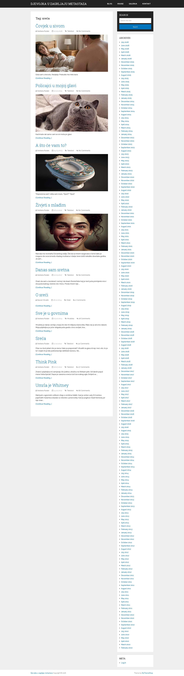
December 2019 (127, 292)
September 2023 (128, 148)
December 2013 (127, 496)
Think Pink (46, 361)
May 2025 (125, 85)
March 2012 (125, 566)
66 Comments (84, 391)
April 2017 (125, 398)
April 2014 (125, 483)
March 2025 (125, 92)
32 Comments (83, 344)
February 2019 (126, 325)
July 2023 (125, 154)
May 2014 (125, 480)
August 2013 (126, 510)
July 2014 (125, 473)
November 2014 (127, 460)
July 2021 (124, 230)
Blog (109, 4)
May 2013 (125, 519)
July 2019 (125, 309)
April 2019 (125, 319)
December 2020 (127, 253)
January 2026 (126, 59)
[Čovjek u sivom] (72, 53)
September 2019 (128, 302)
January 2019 (126, 329)
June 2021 (125, 233)
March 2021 (125, 243)
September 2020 (128, 263)
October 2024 (126, 108)
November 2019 (127, 296)
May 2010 (125, 638)
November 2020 (127, 256)
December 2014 (127, 457)
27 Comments (84, 367)
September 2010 (128, 625)
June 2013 (125, 516)
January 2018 (126, 368)
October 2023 (126, 144)
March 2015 (125, 447)
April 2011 (125, 602)
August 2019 (126, 306)
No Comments (84, 31)
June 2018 (125, 352)
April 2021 (125, 240)
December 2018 (127, 332)
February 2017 (126, 404)
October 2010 (126, 621)
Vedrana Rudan (43, 31)
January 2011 (126, 612)
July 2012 (124, 552)
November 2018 (127, 335)
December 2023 (127, 138)
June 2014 (125, 477)
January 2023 (126, 174)
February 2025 (126, 95)
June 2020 (125, 273)
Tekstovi (70, 31)
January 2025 (126, 98)
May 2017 (125, 394)
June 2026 (125, 45)
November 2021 (127, 217)
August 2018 (126, 345)
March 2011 (125, 605)
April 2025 (125, 88)
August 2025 (126, 75)
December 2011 (127, 575)
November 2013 (127, 500)
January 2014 (126, 493)
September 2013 (127, 506)
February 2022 (126, 207)
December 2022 (127, 177)
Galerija (133, 4)
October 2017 (126, 378)
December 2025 (127, 62)
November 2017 (127, 375)
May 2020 (125, 276)
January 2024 (126, 134)
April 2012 (125, 562)
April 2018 (125, 358)
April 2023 (125, 164)
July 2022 (125, 194)
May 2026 (125, 49)
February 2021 (126, 246)
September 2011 (127, 585)
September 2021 (127, 223)
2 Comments (80, 300)
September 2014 (128, 467)
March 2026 (125, 55)
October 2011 (126, 582)
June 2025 (125, 82)
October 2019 (126, 299)
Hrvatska (70, 319)
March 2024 (125, 128)
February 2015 (126, 450)
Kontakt (146, 4)
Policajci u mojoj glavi (56, 85)
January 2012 (126, 572)
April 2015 (125, 444)
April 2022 (125, 203)
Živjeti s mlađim (51, 205)
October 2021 (126, 220)
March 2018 (125, 361)
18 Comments (84, 319)
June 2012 (125, 556)
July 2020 (125, 269)
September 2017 (127, 381)
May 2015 (125, 440)
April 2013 (125, 523)
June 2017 (125, 391)
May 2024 (125, 121)
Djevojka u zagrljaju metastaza (59, 3)
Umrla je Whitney (52, 385)
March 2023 (125, 167)
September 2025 (128, 72)
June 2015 (125, 437)
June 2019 (125, 312)
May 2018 (125, 355)
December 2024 (127, 101)
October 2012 (126, 542)
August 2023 (126, 151)
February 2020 (127, 286)
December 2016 (127, 411)
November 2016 (127, 414)
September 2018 (128, 342)
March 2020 (125, 282)
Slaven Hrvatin (43, 300)
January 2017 (126, 408)
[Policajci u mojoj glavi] (72, 113)
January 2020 (126, 289)
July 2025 (125, 78)
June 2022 (125, 197)
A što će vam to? (51, 145)
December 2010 (127, 615)
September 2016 (128, 421)
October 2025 (126, 69)
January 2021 (126, 250)
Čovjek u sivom (50, 25)
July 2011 (124, 592)
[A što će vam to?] (72, 172)
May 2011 (125, 598)
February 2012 (126, 569)
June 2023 (125, 157)
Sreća (41, 338)
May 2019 (125, 315)
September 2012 (127, 546)
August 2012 (126, 549)
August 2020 (126, 266)
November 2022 (127, 180)
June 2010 (125, 635)
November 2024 (127, 105)
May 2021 (125, 236)
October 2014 (126, 463)
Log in (123, 663)
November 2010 (127, 618)
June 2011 (125, 595)
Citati (68, 300)
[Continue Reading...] (44, 78)
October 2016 (126, 417)
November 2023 (127, 141)
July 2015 (124, 434)
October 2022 (126, 184)
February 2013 (126, 529)
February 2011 (126, 608)
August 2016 (126, 424)
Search (135, 27)
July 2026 (125, 42)
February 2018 (126, 365)
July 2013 (124, 513)
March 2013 (125, 526)
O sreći (42, 294)
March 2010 (125, 645)
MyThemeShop (147, 673)
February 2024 (127, 131)
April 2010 (125, 641)
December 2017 (127, 371)
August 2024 (126, 115)
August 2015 (126, 431)
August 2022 (126, 190)
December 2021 (127, 213)
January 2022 (126, 210)
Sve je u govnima (52, 313)
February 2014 (126, 490)
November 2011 (127, 579)
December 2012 (127, 536)
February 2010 (126, 648)
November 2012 (127, 539)
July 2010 (125, 631)
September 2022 (128, 187)
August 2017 (126, 384)
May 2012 (125, 559)
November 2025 (127, 65)
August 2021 (126, 227)
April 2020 (125, 279)
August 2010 (126, 628)
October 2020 (126, 259)
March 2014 (125, 487)
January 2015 (126, 454)
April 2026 (125, 52)
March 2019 (125, 322)
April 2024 (125, 124)
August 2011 (126, 589)
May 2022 (125, 200)
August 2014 (126, 470)
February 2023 (126, 171)
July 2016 (125, 427)
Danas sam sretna (52, 269)
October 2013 (126, 503)
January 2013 (126, 533)
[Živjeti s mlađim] (72, 232)
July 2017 (124, 388)
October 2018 (126, 338)
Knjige (120, 4)
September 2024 (128, 111)
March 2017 (125, 401)
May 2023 (125, 161)
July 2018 (125, 348)
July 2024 (125, 118)
